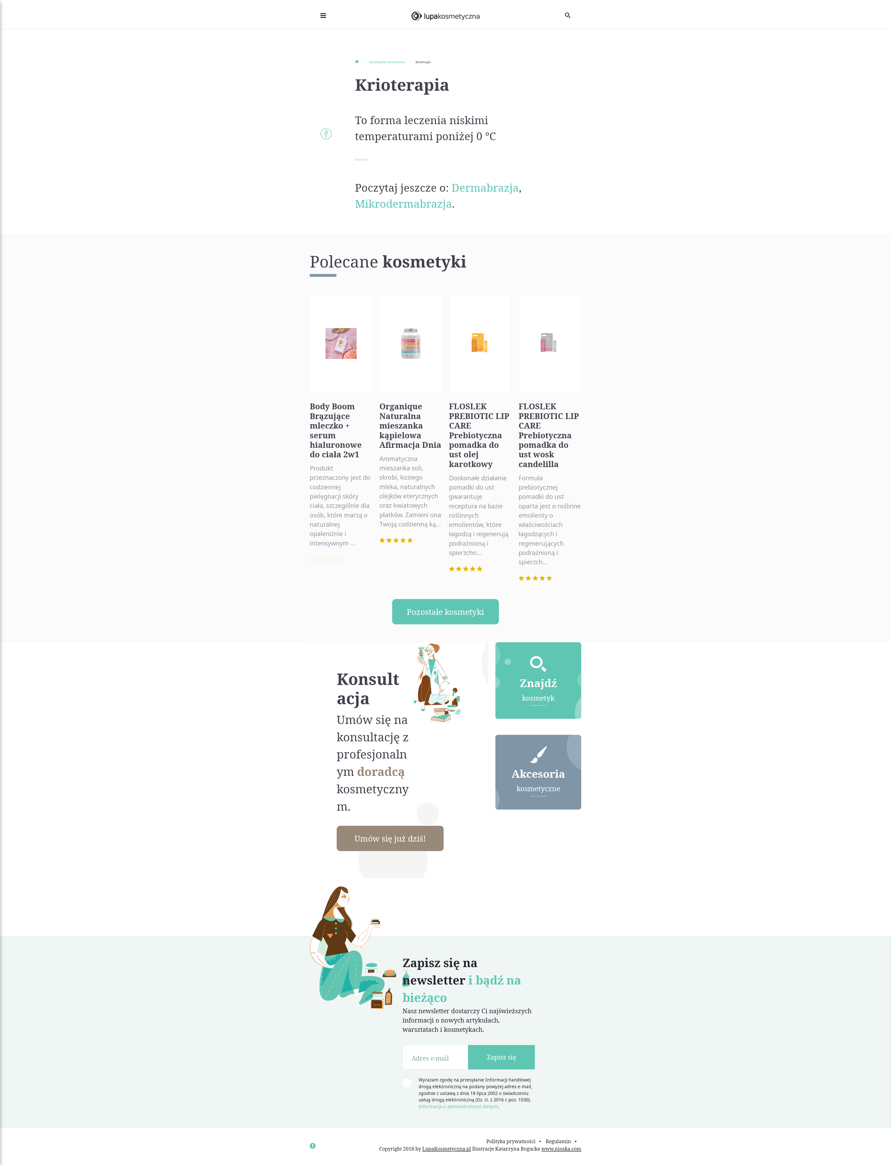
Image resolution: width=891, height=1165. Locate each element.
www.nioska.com (561, 1148)
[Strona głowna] (361, 62)
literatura (361, 159)
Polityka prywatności (511, 1141)
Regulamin (558, 1141)
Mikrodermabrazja (403, 203)
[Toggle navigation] (318, 14)
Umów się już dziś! (390, 838)
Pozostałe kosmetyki (445, 611)
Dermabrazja (485, 187)
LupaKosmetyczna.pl (446, 1148)
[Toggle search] (573, 14)
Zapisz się (501, 1057)
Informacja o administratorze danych (458, 1106)
